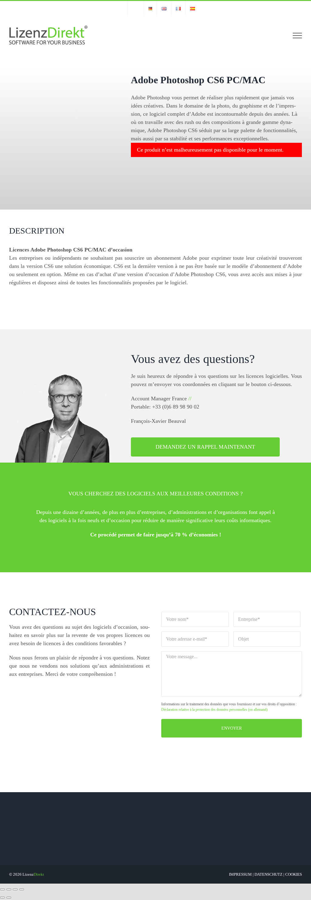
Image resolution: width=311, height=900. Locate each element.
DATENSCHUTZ (268, 874)
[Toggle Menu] (297, 35)
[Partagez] (8, 889)
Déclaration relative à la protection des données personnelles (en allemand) (214, 709)
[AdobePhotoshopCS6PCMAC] (49, 127)
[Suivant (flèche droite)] (8, 897)
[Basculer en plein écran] (15, 889)
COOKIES (293, 874)
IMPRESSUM (240, 874)
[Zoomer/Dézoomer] (21, 889)
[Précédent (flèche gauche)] (2, 897)
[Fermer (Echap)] (2, 889)
